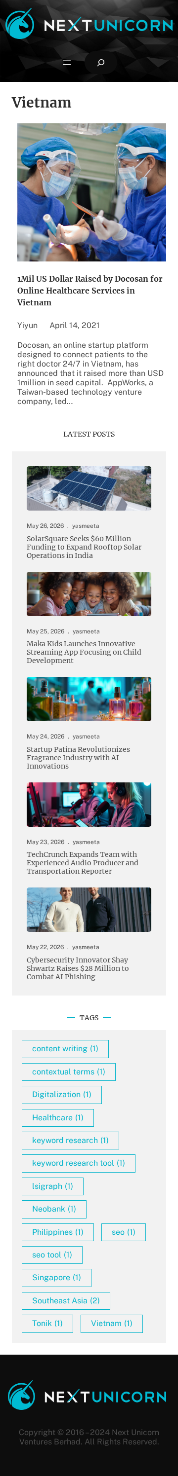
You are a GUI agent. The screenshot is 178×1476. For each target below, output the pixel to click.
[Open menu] (67, 63)
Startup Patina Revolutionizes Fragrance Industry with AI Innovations (78, 758)
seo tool (52, 1254)
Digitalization (61, 1094)
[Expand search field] (101, 62)
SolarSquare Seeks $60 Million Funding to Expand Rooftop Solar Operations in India (84, 547)
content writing (65, 1048)
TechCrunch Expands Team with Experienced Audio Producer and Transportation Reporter (82, 863)
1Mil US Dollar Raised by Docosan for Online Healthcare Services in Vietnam (90, 290)
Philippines (58, 1232)
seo (123, 1232)
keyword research (70, 1140)
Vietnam (112, 1323)
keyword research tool (78, 1163)
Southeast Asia (66, 1300)
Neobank (54, 1209)
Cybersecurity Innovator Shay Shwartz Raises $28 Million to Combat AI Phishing (78, 968)
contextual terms (68, 1071)
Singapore (56, 1277)
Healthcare (58, 1117)
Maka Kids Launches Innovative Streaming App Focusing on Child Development (84, 652)
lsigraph (52, 1186)
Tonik (47, 1323)
